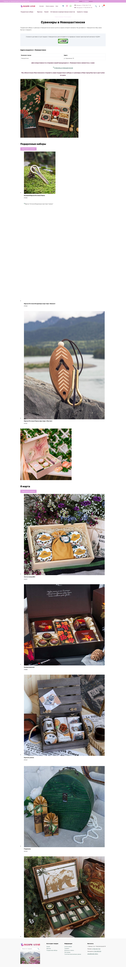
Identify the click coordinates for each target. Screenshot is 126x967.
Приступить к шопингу (28, 149)
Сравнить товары (82, 12)
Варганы (39, 12)
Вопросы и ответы (69, 950)
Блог (57, 6)
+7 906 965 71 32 (96, 949)
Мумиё (46, 12)
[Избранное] (99, 6)
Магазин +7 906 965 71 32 (83, 5)
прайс (80, 1)
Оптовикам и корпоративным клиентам (62, 12)
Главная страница (59, 16)
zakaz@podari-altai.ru (92, 954)
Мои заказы (67, 952)
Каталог (41, 6)
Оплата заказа (50, 6)
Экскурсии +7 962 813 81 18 (84, 7)
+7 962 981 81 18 (97, 951)
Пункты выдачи (67, 16)
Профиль (66, 948)
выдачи (91, 1)
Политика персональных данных (72, 954)
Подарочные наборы (27, 12)
